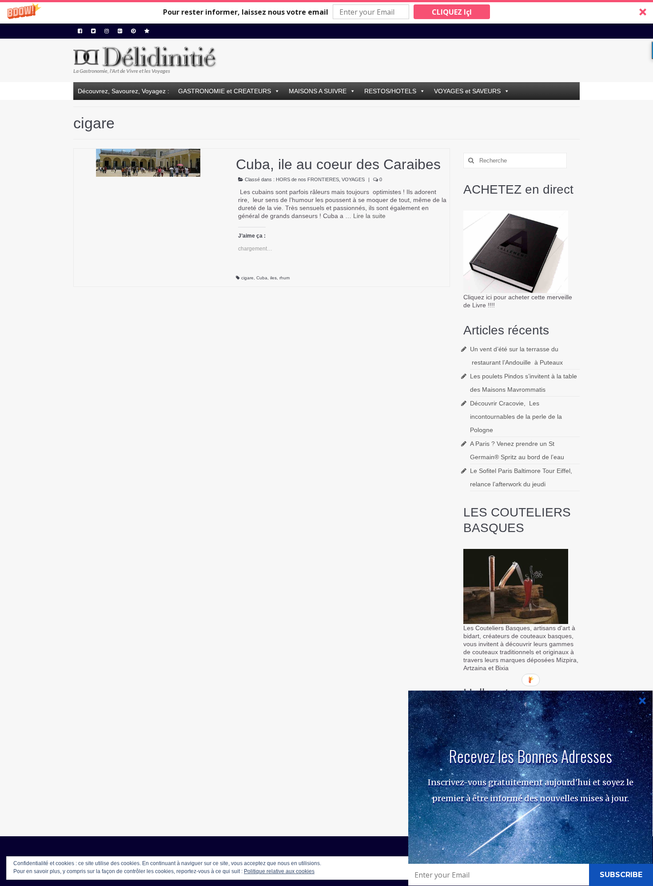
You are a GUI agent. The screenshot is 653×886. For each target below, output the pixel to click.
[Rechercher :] (515, 160)
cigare (247, 277)
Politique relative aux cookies (279, 871)
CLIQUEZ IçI (452, 12)
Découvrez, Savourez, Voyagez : (123, 91)
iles (273, 277)
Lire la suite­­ (369, 215)
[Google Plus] (120, 31)
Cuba (261, 277)
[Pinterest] (133, 31)
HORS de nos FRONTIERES (307, 179)
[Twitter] (93, 31)
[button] (326, 12)
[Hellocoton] (147, 31)
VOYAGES (353, 179)
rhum (284, 277)
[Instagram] (106, 31)
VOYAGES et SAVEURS (467, 91)
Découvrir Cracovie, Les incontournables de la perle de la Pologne (516, 416)
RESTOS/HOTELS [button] (390, 91)
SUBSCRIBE (621, 874)
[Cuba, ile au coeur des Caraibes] (148, 162)
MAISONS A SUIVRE (317, 91)
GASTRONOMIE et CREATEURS (224, 91)
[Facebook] (80, 31)
